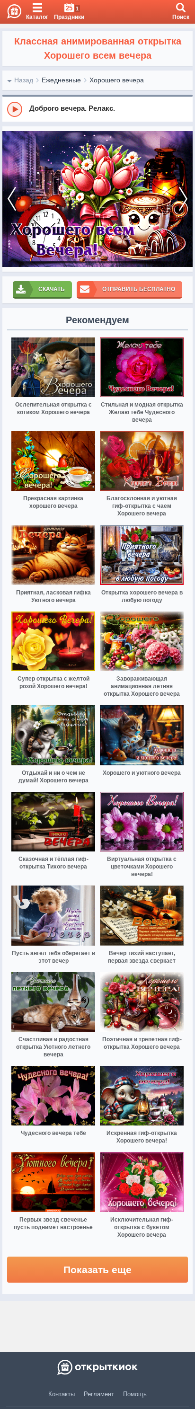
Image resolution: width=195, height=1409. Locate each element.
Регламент (99, 1394)
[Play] (14, 109)
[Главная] (10, 11)
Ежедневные (61, 80)
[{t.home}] (97, 1367)
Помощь (135, 1394)
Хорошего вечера (116, 80)
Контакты (61, 1394)
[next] (183, 199)
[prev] (12, 199)
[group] (97, 109)
